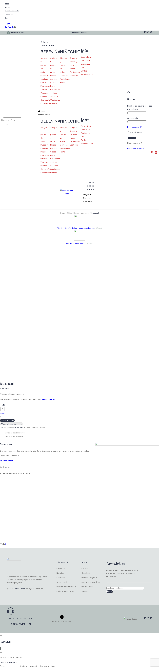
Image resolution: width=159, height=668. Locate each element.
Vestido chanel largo (75, 243)
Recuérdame (136, 132)
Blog (6, 18)
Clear (2, 413)
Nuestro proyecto (12, 11)
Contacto (9, 14)
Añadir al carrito (7, 420)
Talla (2, 405)
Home (62, 213)
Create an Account (135, 148)
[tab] (82, 433)
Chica (69, 213)
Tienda (8, 7)
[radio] (2, 409)
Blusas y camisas (81, 213)
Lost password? (134, 127)
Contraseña (132, 118)
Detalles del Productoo (15, 432)
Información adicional (14, 436)
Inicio (7, 4)
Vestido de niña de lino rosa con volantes (76, 228)
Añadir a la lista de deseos (11, 424)
